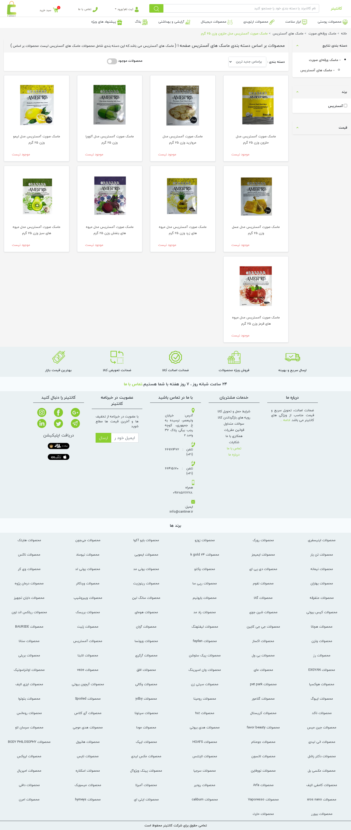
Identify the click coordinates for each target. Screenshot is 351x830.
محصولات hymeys (88, 799)
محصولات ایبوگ (322, 698)
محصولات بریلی (29, 655)
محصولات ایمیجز (263, 554)
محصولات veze (87, 670)
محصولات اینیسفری (322, 540)
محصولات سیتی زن (204, 684)
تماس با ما (85, 9)
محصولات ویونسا (146, 641)
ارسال (103, 437)
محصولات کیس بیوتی (321, 612)
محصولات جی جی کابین (263, 626)
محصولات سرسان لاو (29, 727)
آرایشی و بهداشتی (171, 21)
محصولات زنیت (87, 626)
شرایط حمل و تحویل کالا (234, 411)
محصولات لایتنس (204, 756)
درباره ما (233, 454)
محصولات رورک (263, 540)
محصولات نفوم (263, 583)
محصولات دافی (29, 785)
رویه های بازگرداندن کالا (234, 417)
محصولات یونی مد (146, 569)
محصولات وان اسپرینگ (204, 670)
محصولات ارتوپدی (256, 21)
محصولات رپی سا (204, 583)
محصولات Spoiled (88, 698)
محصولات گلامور (263, 698)
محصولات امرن (29, 799)
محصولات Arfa (263, 785)
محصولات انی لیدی (321, 742)
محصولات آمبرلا (146, 785)
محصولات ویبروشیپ (87, 598)
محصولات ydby (146, 698)
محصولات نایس (88, 756)
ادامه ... (285, 420)
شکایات (234, 442)
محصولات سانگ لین (146, 598)
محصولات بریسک (88, 612)
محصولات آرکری (146, 655)
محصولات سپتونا (146, 713)
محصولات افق (146, 670)
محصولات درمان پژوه (29, 583)
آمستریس (335, 106)
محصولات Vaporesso (263, 799)
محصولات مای (263, 670)
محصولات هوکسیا (321, 684)
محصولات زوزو (205, 540)
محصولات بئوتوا (29, 698)
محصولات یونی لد (87, 569)
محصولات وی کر (29, 569)
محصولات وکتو (204, 569)
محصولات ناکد (322, 713)
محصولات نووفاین (263, 770)
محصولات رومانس (29, 713)
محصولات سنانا (29, 641)
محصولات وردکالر (87, 583)
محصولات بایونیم (205, 598)
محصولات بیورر (321, 814)
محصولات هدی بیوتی (205, 727)
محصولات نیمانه (322, 569)
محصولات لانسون (263, 756)
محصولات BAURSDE (29, 626)
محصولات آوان (146, 626)
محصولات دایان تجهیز (29, 598)
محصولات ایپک (146, 742)
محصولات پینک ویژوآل (146, 770)
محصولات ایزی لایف (29, 684)
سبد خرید (45, 10)
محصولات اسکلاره (88, 770)
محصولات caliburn (205, 799)
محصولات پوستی (330, 21)
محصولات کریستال (263, 713)
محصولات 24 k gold (204, 554)
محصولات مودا (146, 727)
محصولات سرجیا (204, 770)
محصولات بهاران (321, 583)
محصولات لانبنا (88, 655)
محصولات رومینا (204, 698)
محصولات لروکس (29, 756)
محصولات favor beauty (263, 727)
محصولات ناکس (29, 554)
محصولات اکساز (263, 641)
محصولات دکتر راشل (322, 756)
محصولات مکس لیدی (146, 756)
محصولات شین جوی (263, 612)
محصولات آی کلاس (87, 713)
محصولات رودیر (204, 785)
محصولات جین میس (321, 727)
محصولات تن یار (321, 554)
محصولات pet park (263, 684)
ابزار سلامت (293, 21)
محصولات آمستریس (87, 641)
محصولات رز (321, 655)
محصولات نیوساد (87, 554)
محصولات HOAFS (204, 742)
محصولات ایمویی (146, 554)
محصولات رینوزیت (146, 583)
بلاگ (138, 21)
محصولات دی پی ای (263, 569)
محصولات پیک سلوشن (205, 655)
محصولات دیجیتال (214, 21)
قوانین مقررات (234, 430)
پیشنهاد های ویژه (104, 21)
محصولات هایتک (29, 540)
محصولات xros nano (321, 799)
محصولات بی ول (263, 655)
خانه (344, 33)
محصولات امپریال (29, 770)
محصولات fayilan (205, 641)
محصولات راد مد (204, 612)
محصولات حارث (263, 814)
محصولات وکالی (146, 684)
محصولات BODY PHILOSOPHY (29, 742)
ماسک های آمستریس (316, 70)
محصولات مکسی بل (322, 770)
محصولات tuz (204, 713)
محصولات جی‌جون (87, 540)
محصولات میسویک (88, 785)
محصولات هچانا (321, 626)
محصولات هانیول (88, 742)
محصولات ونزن (321, 641)
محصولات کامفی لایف (321, 785)
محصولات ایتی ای (146, 799)
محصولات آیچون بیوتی (88, 684)
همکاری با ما (234, 436)
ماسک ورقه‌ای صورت (324, 60)
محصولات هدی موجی (88, 727)
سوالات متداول (234, 423)
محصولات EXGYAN (321, 670)
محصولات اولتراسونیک (29, 670)
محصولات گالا (263, 598)
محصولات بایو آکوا (146, 540)
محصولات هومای (146, 612)
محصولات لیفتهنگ (204, 626)
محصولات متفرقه (322, 598)
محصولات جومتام (263, 742)
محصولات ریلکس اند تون (29, 612)
